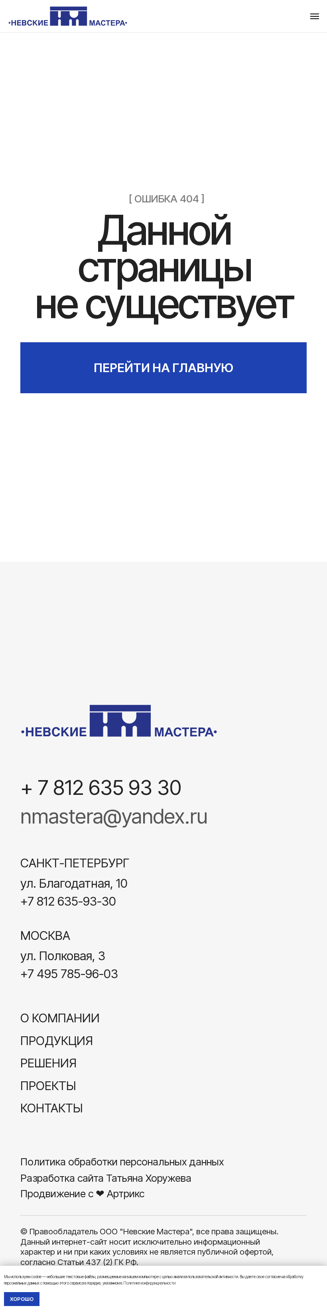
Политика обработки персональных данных (122, 1161)
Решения (48, 1062)
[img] (119, 720)
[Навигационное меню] (314, 16)
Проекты (48, 1085)
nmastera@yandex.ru (114, 816)
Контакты (51, 1107)
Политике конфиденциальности (149, 1283)
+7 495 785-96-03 (69, 973)
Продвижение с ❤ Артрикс (82, 1193)
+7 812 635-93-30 (68, 901)
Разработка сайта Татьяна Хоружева (105, 1178)
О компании (60, 1017)
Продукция (56, 1040)
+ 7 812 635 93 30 (100, 787)
